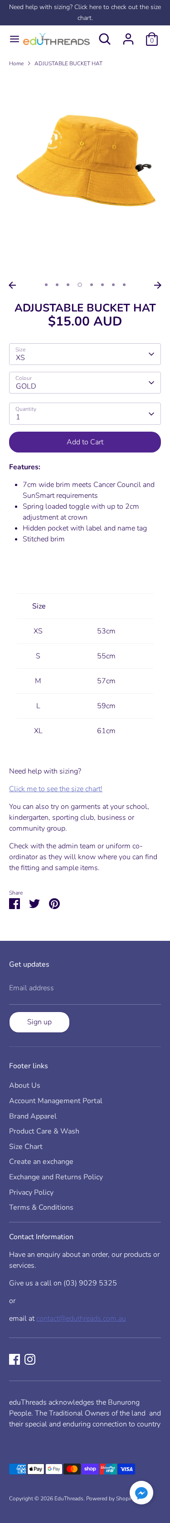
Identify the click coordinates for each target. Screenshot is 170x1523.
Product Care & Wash (44, 1131)
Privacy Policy (31, 1192)
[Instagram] (29, 1359)
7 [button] (113, 284)
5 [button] (91, 284)
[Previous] (12, 285)
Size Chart (26, 1147)
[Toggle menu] (10, 39)
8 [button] (124, 284)
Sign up (39, 1022)
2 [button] (57, 284)
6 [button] (102, 284)
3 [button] (68, 284)
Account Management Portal (55, 1101)
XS (20, 358)
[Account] (128, 35)
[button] (141, 1494)
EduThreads (68, 1498)
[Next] (158, 285)
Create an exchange (41, 1162)
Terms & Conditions (41, 1207)
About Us (24, 1085)
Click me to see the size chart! (55, 789)
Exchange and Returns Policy (56, 1177)
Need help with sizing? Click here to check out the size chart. (85, 12)
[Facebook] (14, 1359)
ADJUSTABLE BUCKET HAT (68, 63)
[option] (85, 175)
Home (16, 63)
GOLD (26, 386)
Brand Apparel (33, 1116)
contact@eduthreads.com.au (81, 1319)
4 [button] (80, 284)
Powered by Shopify (110, 1498)
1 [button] (46, 284)
